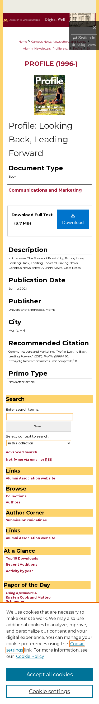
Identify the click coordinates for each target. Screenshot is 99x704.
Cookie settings (49, 691)
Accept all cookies (49, 674)
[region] (49, 653)
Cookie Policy (30, 656)
